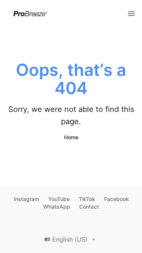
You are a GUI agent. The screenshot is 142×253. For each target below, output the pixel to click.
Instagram (26, 199)
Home (71, 137)
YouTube (59, 199)
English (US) (69, 239)
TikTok (87, 199)
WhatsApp (56, 206)
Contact (89, 206)
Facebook (116, 199)
